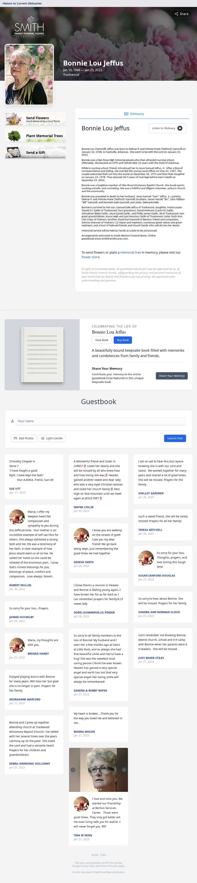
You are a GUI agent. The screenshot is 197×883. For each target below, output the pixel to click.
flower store (90, 257)
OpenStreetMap (102, 872)
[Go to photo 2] (98, 789)
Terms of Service (109, 866)
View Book (101, 340)
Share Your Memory (171, 376)
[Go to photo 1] (96, 790)
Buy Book (123, 340)
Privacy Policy (87, 866)
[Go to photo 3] (101, 789)
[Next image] (124, 769)
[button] (98, 770)
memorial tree (130, 252)
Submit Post (175, 438)
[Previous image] (73, 769)
